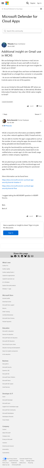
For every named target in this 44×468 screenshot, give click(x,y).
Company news (6, 436)
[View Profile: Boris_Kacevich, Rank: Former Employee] (4, 121)
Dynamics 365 (5, 370)
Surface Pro (5, 265)
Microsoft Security (6, 367)
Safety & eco (22, 462)
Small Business (6, 387)
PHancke (11, 44)
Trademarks (14, 462)
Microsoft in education (8, 331)
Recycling (30, 462)
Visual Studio (5, 420)
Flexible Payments (6, 321)
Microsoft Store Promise (8, 318)
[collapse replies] (22, 118)
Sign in (10, 233)
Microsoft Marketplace (8, 413)
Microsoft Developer (7, 400)
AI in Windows (6, 282)
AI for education (6, 354)
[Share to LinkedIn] (12, 256)
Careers (4, 429)
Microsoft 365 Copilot (7, 384)
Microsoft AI (5, 364)
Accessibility (5, 449)
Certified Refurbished (7, 315)
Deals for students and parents (10, 351)
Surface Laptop (6, 269)
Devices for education (7, 334)
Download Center (6, 301)
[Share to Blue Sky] (25, 256)
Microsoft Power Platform (8, 377)
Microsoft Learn (6, 403)
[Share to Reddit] (22, 256)
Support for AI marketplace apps (10, 406)
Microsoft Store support (8, 305)
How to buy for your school (9, 344)
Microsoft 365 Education (8, 341)
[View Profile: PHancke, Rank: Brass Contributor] (4, 44)
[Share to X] (19, 256)
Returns (4, 308)
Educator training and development (11, 347)
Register (32, 3)
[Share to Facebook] (15, 256)
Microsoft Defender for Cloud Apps (13, 9)
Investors (4, 442)
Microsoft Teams (6, 380)
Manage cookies (30, 460)
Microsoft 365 (5, 374)
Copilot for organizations (8, 275)
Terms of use (5, 462)
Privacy (22, 460)
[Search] (27, 3)
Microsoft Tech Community (9, 410)
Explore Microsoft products (9, 285)
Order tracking (6, 311)
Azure (3, 396)
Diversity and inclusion (8, 446)
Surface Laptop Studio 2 (8, 272)
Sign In (39, 3)
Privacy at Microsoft (7, 439)
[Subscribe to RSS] (29, 256)
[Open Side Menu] (3, 3)
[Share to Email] (32, 256)
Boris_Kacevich (12, 120)
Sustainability (5, 452)
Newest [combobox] (38, 114)
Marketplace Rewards (7, 416)
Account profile (6, 298)
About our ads (5, 465)
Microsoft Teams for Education (9, 337)
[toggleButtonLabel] (41, 8)
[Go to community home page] (7, 3)
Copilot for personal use (8, 279)
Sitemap (4, 460)
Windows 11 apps (6, 289)
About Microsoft (6, 432)
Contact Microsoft (13, 460)
